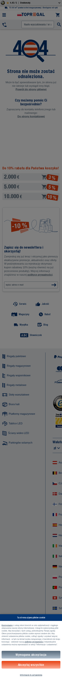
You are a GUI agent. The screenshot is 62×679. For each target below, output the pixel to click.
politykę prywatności (34, 642)
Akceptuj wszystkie (31, 665)
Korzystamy (7, 625)
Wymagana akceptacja (31, 654)
